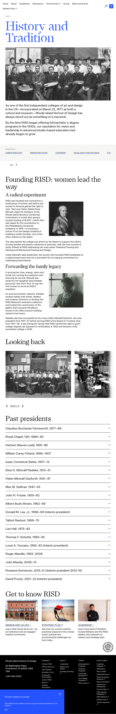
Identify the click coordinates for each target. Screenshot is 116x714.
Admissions (37, 4)
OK (6, 709)
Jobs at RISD (47, 680)
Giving (66, 4)
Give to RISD (101, 671)
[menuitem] (5, 4)
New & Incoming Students (103, 678)
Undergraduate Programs (83, 665)
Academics (24, 4)
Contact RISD (47, 664)
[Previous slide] (6, 406)
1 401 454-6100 (13, 676)
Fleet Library (83, 683)
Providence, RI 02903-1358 (19, 668)
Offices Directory (48, 667)
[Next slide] (22, 406)
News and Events (80, 4)
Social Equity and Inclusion (86, 153)
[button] (7, 164)
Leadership (60, 153)
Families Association (46, 686)
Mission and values (17, 625)
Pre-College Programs (82, 679)
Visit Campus (46, 669)
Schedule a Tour (48, 672)
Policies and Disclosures (101, 685)
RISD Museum (102, 697)
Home (5, 4)
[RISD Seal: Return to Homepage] (108, 652)
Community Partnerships (46, 676)
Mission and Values (38, 153)
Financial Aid (52, 4)
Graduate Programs (81, 670)
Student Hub (9, 9)
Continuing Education (82, 674)
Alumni (44, 682)
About (14, 4)
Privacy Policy (102, 689)
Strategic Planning (66, 671)
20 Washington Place (16, 666)
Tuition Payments (103, 702)
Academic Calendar (100, 665)
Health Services (102, 674)
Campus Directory (13, 153)
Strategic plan (51, 625)
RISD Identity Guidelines (102, 693)
